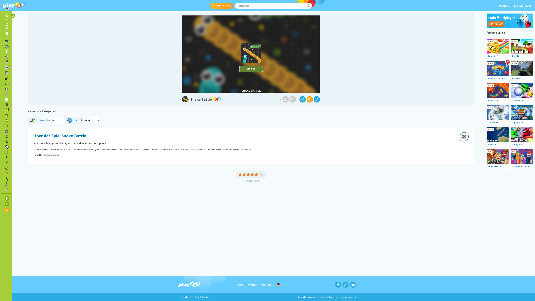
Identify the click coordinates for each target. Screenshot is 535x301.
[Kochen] (6, 173)
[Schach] (6, 104)
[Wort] (6, 131)
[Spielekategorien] (6, 33)
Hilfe (240, 284)
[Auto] (6, 83)
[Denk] (6, 94)
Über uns (266, 284)
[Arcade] (6, 136)
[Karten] (6, 62)
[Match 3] (6, 41)
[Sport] (6, 78)
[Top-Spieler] (6, 29)
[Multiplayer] (6, 184)
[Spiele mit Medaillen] (7, 204)
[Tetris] (6, 115)
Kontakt (252, 284)
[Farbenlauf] (510, 27)
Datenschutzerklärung (307, 297)
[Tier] (6, 178)
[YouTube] (353, 285)
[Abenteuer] (6, 168)
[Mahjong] (6, 51)
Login (505, 5)
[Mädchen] (6, 189)
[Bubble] (6, 57)
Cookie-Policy (326, 297)
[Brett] (6, 88)
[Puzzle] (6, 46)
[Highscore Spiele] (7, 198)
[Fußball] (6, 147)
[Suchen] (308, 6)
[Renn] (6, 157)
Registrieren (524, 5)
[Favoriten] (7, 210)
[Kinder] (6, 125)
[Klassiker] (6, 152)
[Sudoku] (6, 99)
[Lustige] (6, 120)
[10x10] (6, 73)
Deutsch (285, 284)
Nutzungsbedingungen (345, 297)
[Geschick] (6, 163)
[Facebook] (338, 285)
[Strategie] (6, 110)
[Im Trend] (6, 24)
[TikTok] (346, 285)
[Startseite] (6, 15)
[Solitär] (6, 67)
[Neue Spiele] (6, 20)
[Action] (6, 141)
